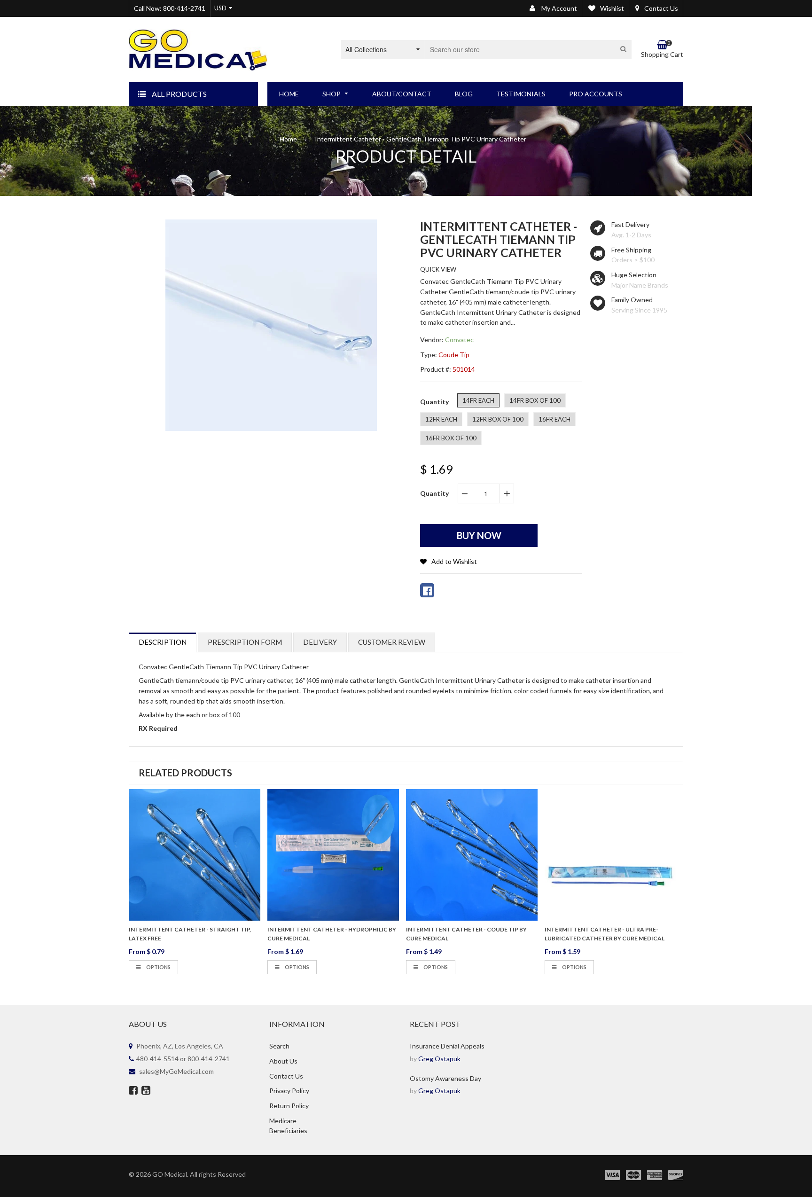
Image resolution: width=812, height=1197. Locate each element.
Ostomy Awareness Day (445, 1078)
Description (163, 642)
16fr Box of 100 (450, 438)
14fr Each (478, 400)
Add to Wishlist (454, 561)
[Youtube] (145, 1091)
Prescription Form (245, 642)
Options (158, 967)
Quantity (434, 493)
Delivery (320, 642)
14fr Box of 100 (535, 400)
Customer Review (391, 642)
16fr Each (554, 419)
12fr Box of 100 (497, 419)
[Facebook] (133, 1091)
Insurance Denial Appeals (447, 1046)
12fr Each (441, 419)
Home (288, 139)
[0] (427, 590)
